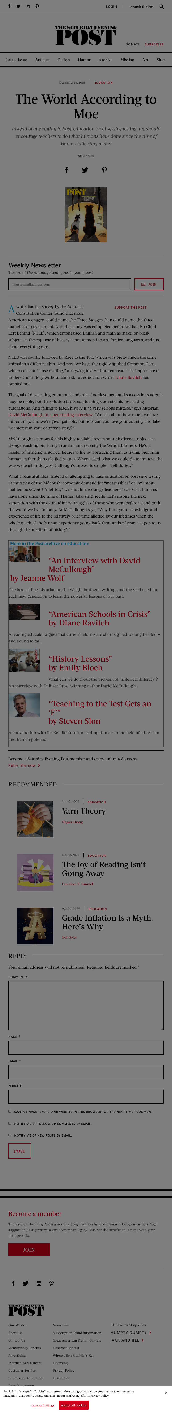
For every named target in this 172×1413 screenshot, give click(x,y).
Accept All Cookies (74, 1405)
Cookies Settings (42, 1405)
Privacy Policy (99, 1395)
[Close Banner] (166, 1393)
